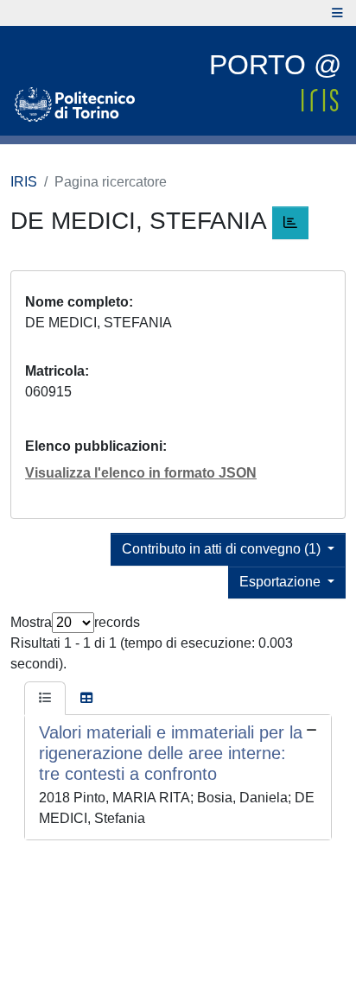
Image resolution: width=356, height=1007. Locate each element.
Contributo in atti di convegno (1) (223, 549)
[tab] (45, 698)
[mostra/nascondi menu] (337, 13)
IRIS (23, 181)
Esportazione (281, 581)
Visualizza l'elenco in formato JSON (141, 473)
